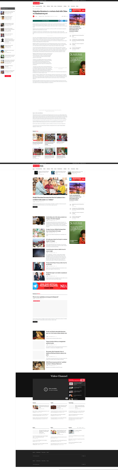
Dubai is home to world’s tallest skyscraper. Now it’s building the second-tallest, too (10, 61)
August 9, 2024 (61, 444)
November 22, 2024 (72, 419)
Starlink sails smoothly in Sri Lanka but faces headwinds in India (44, 406)
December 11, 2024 (60, 408)
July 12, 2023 (71, 436)
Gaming (80, 427)
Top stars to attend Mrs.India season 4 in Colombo (76, 435)
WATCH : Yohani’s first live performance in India (76, 48)
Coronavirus (73, 6)
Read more (35, 321)
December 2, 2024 (52, 365)
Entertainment (59, 6)
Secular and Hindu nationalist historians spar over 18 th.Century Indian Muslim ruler (56, 333)
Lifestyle (65, 6)
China (41, 8)
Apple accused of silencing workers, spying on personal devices (79, 406)
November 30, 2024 (81, 412)
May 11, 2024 (38, 441)
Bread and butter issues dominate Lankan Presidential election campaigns (9, 29)
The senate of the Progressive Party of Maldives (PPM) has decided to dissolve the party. (56, 353)
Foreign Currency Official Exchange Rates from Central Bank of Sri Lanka (78, 40)
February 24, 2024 (44, 415)
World (44, 6)
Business (48, 6)
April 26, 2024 (74, 173)
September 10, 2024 (36, 144)
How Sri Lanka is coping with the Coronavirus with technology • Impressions (81, 380)
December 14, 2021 (58, 174)
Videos (77, 6)
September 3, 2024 (60, 158)
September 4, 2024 (48, 158)
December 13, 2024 (39, 201)
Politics (52, 6)
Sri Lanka (48, 16)
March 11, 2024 (40, 444)
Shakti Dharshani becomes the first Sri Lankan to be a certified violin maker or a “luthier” (61, 432)
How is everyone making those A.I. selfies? (75, 442)
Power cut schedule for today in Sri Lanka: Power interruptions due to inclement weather (75, 29)
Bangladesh (59, 154)
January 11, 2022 (41, 173)
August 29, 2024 (60, 418)
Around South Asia (39, 6)
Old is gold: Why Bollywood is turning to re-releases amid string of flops (44, 431)
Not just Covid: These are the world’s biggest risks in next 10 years (44, 172)
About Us (34, 0)
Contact (45, 0)
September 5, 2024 (36, 158)
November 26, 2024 (74, 415)
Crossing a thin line (78, 430)
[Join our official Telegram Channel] (77, 10)
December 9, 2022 (71, 443)
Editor (36, 16)
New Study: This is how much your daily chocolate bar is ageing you (62, 406)
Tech (68, 6)
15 (56, 232)
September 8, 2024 (48, 145)
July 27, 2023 (77, 431)
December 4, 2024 (78, 408)
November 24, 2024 (61, 412)
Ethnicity (59, 140)
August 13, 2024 (39, 412)
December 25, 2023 (44, 418)
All (77, 427)
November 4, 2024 (58, 415)
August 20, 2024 (41, 408)
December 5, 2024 (52, 344)
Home (34, 6)
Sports (55, 6)
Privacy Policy (42, 0)
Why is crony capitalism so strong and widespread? (45, 297)
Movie (83, 427)
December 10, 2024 (39, 298)
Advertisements (37, 0)
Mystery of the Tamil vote (60, 142)
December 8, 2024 (52, 336)
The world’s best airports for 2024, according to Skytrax (77, 172)
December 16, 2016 (41, 16)
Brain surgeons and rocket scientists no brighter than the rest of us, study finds (60, 172)
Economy (34, 140)
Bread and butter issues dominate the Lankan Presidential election (8, 17)
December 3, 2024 (52, 356)
